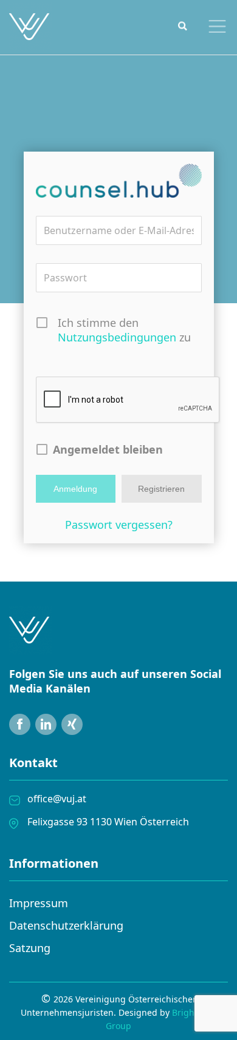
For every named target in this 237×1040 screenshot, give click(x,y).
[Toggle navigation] (214, 26)
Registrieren (161, 489)
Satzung (29, 948)
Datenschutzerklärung (66, 925)
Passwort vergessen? (119, 524)
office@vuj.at (56, 798)
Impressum (38, 903)
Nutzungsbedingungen (117, 337)
